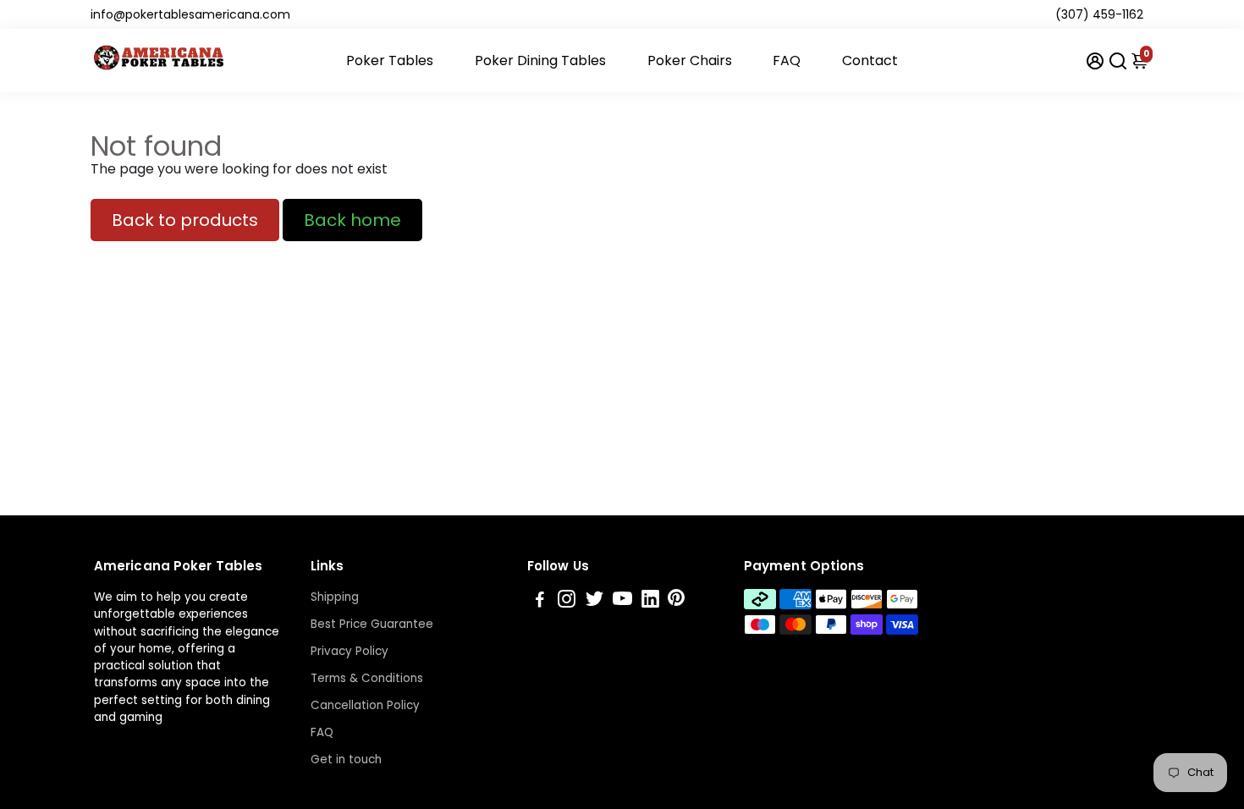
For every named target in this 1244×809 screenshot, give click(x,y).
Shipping (335, 597)
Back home (352, 220)
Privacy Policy (349, 651)
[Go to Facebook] (540, 601)
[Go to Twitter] (594, 601)
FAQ (787, 60)
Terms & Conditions (367, 678)
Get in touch (346, 759)
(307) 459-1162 (1099, 14)
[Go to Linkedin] (650, 601)
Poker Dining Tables (540, 60)
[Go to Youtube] (622, 601)
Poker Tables (389, 60)
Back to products (185, 220)
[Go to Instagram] (566, 601)
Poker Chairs (689, 60)
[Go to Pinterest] (676, 601)
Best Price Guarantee (372, 624)
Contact (870, 60)
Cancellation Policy (365, 705)
